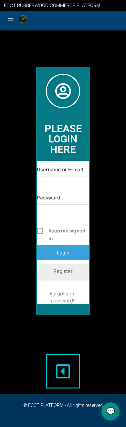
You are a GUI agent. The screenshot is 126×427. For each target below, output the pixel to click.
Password (48, 198)
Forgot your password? (63, 297)
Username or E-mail (60, 169)
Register (63, 271)
